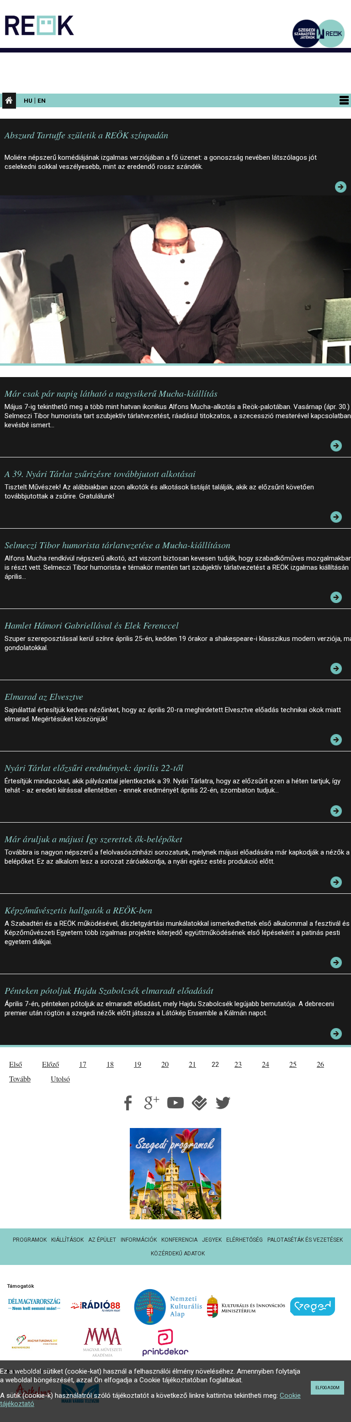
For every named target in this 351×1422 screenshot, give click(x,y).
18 (110, 1064)
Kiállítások (67, 1240)
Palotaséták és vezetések (305, 1240)
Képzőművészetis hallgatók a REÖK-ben (78, 910)
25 (293, 1064)
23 (238, 1064)
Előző (50, 1064)
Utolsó (60, 1078)
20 (165, 1064)
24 (265, 1064)
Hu (28, 100)
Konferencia (179, 1240)
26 (320, 1064)
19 (137, 1064)
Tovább (20, 1078)
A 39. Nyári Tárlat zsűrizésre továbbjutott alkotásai (100, 473)
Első (15, 1064)
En (41, 100)
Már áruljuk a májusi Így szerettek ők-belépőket (93, 839)
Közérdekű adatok (178, 1253)
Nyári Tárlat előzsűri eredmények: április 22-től (94, 767)
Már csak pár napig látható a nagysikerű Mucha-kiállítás (111, 393)
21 (192, 1064)
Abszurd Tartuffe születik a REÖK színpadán (86, 135)
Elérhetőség (244, 1240)
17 (82, 1064)
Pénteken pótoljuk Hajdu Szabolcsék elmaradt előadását (109, 990)
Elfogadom (327, 1387)
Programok (30, 1240)
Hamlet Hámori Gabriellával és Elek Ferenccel (92, 625)
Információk (139, 1240)
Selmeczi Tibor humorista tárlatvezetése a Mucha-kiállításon (117, 545)
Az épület (102, 1240)
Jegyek (212, 1240)
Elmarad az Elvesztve (44, 696)
